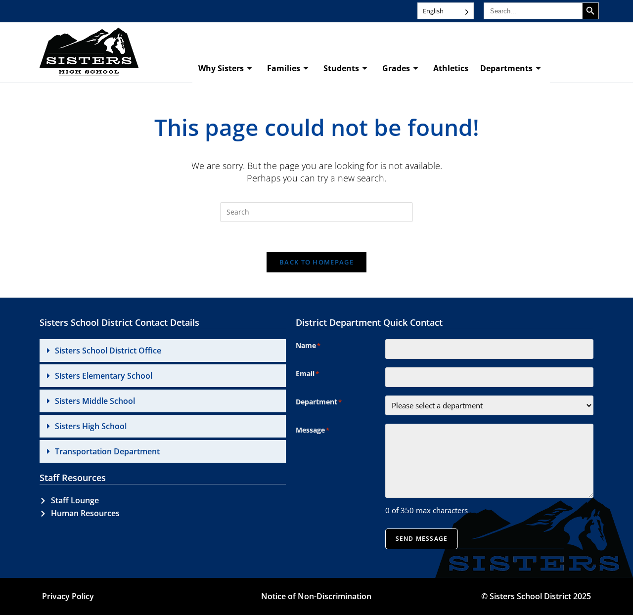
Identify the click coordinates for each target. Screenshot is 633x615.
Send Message (422, 538)
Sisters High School (91, 426)
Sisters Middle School (95, 400)
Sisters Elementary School (103, 375)
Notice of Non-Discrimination (316, 596)
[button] (163, 350)
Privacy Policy (68, 596)
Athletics (450, 68)
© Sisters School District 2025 (536, 596)
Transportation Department (107, 451)
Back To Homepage (316, 262)
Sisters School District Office (108, 350)
